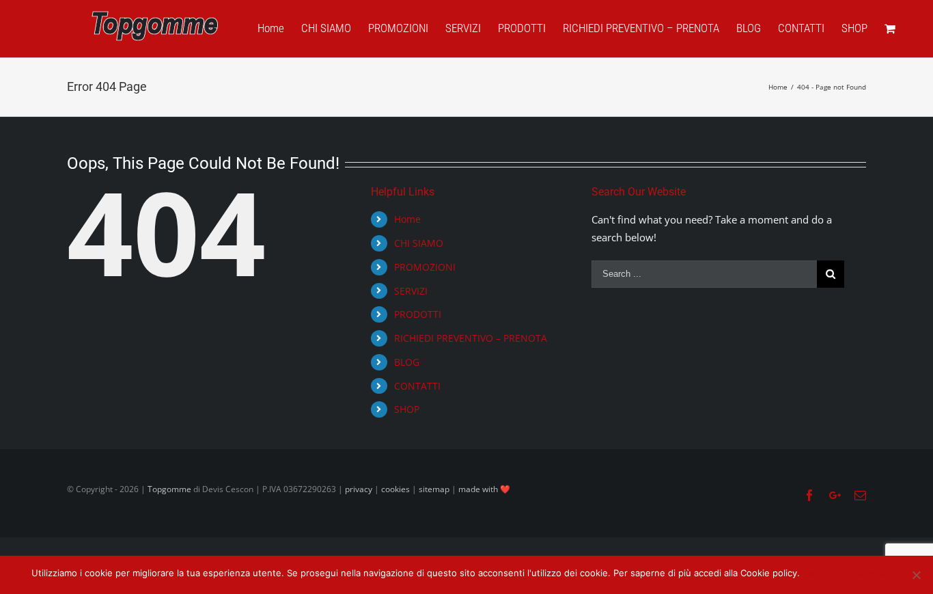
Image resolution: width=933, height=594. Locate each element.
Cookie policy (874, 572)
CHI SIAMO (418, 243)
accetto (823, 572)
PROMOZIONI (425, 266)
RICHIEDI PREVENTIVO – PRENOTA (470, 338)
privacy (358, 489)
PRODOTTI (417, 314)
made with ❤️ (484, 489)
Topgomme (170, 489)
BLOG (406, 361)
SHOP (406, 409)
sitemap (434, 489)
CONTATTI (417, 385)
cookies (395, 489)
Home (407, 219)
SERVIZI (411, 290)
